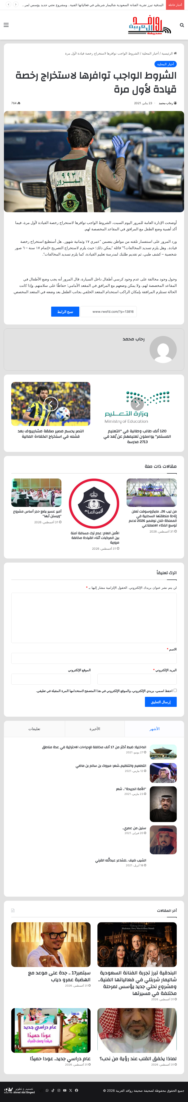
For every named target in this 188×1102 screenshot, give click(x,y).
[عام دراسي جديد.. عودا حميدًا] (51, 1030)
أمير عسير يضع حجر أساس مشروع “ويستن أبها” (37, 513)
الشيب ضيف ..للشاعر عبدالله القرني (120, 860)
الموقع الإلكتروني (79, 670)
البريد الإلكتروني (165, 670)
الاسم (172, 649)
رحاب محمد (166, 103)
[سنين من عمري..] (163, 839)
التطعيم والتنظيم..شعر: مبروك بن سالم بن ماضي (111, 766)
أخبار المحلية (150, 53)
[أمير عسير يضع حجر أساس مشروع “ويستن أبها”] (36, 493)
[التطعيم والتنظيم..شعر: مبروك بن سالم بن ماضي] (163, 773)
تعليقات (34, 728)
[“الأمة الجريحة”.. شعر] (163, 804)
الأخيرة (95, 728)
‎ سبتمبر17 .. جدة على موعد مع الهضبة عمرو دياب (59, 976)
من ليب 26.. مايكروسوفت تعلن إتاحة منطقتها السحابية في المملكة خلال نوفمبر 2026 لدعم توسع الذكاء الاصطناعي (153, 518)
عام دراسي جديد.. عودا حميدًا (60, 1058)
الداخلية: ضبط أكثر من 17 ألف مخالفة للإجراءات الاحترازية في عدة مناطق (94, 747)
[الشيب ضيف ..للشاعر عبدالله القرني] (163, 873)
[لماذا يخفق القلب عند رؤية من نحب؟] (137, 1030)
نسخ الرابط (65, 312)
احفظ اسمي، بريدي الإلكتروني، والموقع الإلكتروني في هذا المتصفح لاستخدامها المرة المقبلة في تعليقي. (104, 691)
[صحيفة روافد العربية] (150, 24)
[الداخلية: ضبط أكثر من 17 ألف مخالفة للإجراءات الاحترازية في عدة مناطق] (163, 752)
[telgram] (41, 1090)
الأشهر (155, 728)
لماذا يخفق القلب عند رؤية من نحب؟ (138, 1058)
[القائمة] (6, 26)
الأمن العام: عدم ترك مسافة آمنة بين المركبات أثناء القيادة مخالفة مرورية (95, 538)
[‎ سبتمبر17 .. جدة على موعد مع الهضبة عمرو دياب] (51, 944)
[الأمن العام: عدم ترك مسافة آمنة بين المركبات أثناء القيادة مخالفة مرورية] (94, 504)
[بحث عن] (181, 26)
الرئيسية (168, 53)
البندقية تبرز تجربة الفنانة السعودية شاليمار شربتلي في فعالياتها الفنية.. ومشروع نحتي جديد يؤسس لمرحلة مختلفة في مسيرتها (137, 983)
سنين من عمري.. (134, 828)
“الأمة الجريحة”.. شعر (131, 789)
